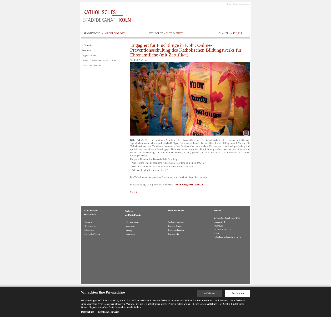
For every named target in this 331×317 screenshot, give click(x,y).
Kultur (238, 33)
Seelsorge (166, 33)
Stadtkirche (91, 33)
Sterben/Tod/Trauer (92, 234)
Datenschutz (237, 4)
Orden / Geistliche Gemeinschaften (99, 60)
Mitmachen (130, 235)
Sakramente (89, 230)
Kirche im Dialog (174, 226)
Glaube (224, 33)
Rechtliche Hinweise (108, 312)
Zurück (133, 192)
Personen (86, 50)
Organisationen (89, 55)
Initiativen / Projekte (92, 65)
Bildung (129, 231)
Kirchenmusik (173, 234)
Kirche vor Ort (115, 33)
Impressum (246, 4)
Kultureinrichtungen (176, 230)
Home (229, 4)
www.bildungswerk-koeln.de (188, 184)
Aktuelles (88, 45)
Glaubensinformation (176, 222)
